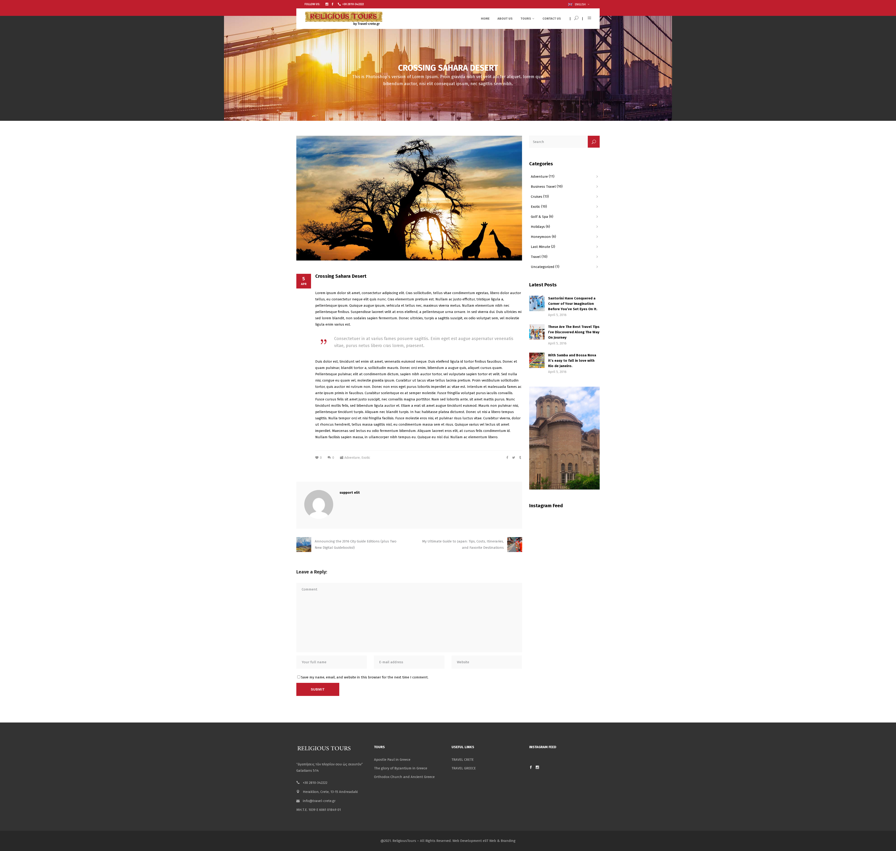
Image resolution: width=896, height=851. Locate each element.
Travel (536, 257)
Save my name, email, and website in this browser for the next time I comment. (364, 677)
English (580, 4)
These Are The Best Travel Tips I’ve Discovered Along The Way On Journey (573, 332)
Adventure (352, 458)
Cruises (536, 197)
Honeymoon (541, 237)
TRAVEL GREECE (464, 768)
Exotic (365, 458)
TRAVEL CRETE (463, 759)
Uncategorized (542, 267)
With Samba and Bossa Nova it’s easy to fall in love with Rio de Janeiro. (572, 360)
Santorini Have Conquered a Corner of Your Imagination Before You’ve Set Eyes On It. (572, 303)
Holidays (538, 227)
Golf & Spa (539, 217)
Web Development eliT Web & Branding (483, 841)
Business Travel (543, 186)
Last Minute (540, 247)
